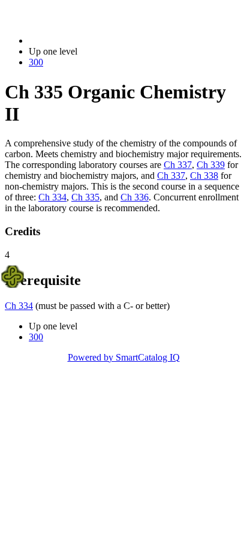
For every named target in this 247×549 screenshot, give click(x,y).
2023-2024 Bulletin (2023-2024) (90, 40)
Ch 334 (52, 197)
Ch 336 (135, 197)
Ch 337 (178, 165)
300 (36, 62)
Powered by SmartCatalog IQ (124, 357)
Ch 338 (204, 175)
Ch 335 (85, 197)
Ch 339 (211, 165)
